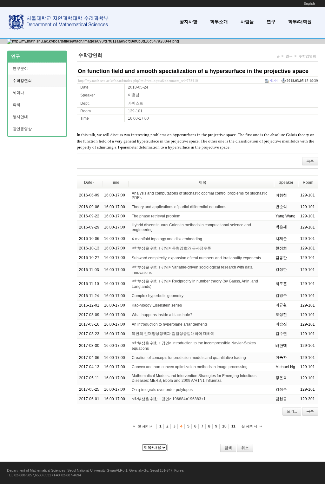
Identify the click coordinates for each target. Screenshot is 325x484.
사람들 (247, 21)
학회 (16, 105)
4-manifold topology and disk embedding (167, 239)
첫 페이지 (145, 426)
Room (308, 182)
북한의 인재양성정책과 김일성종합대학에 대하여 (173, 333)
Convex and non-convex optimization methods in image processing (190, 367)
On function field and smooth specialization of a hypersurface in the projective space (193, 71)
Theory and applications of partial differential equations (179, 207)
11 (233, 426)
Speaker (286, 182)
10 (224, 426)
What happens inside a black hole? (162, 315)
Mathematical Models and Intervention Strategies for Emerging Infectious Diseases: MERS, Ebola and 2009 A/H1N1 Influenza (194, 378)
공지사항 (188, 21)
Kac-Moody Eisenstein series (157, 305)
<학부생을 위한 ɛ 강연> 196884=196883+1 (169, 399)
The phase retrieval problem (156, 216)
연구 (271, 21)
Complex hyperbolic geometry (157, 296)
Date (88, 182)
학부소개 (219, 21)
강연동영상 (22, 129)
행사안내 (20, 117)
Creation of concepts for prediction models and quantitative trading (189, 357)
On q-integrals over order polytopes (162, 390)
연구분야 (20, 68)
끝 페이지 (249, 426)
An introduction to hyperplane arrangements (170, 324)
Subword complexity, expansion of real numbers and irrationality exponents (196, 258)
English (309, 3)
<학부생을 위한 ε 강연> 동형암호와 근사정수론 (171, 248)
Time (115, 182)
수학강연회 (307, 56)
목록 (310, 161)
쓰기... (292, 411)
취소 (245, 448)
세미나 (18, 92)
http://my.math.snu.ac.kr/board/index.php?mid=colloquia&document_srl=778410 (138, 81)
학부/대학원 (300, 21)
